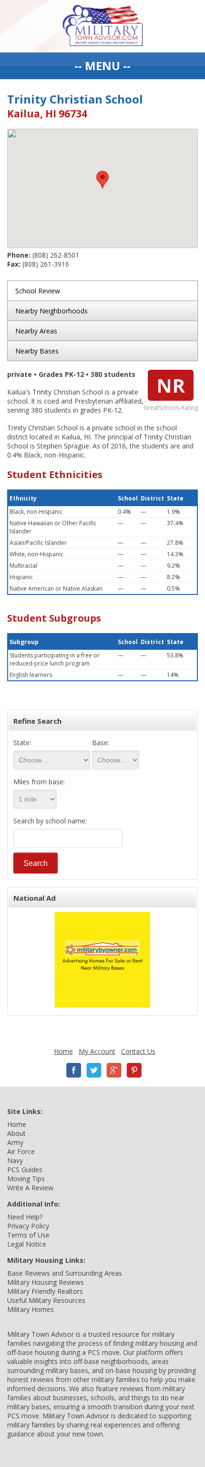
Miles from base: (39, 781)
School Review (37, 290)
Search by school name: (50, 820)
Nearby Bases (37, 350)
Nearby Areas (36, 330)
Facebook (74, 1070)
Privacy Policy (28, 1225)
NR (170, 385)
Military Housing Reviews (45, 1282)
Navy (15, 1160)
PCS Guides (24, 1169)
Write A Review (30, 1187)
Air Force (21, 1151)
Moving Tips (26, 1178)
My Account (97, 1051)
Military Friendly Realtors (45, 1291)
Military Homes (30, 1309)
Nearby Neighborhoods (51, 310)
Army (15, 1142)
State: (22, 742)
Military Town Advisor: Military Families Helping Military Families (102, 26)
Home (63, 1051)
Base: (100, 742)
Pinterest (134, 1070)
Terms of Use (28, 1234)
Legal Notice (26, 1244)
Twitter (94, 1070)
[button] (102, 179)
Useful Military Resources (46, 1300)
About (16, 1133)
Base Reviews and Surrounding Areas (64, 1273)
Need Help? (24, 1216)
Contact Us (138, 1051)
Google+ (114, 1070)
